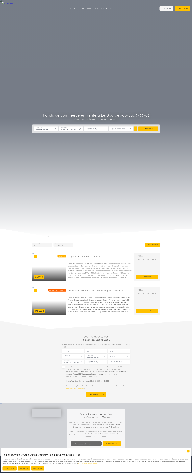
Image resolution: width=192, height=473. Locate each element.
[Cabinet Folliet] (15, 8)
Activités (113, 356)
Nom (88, 351)
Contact (96, 8)
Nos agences (106, 8)
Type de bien (39, 127)
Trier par (57, 243)
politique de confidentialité (75, 388)
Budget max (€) (91, 129)
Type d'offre (67, 355)
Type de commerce (118, 129)
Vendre (88, 8)
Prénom (66, 351)
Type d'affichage (38, 243)
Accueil (73, 8)
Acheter (81, 8)
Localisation (63, 127)
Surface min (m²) (116, 362)
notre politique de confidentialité (89, 463)
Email (111, 351)
